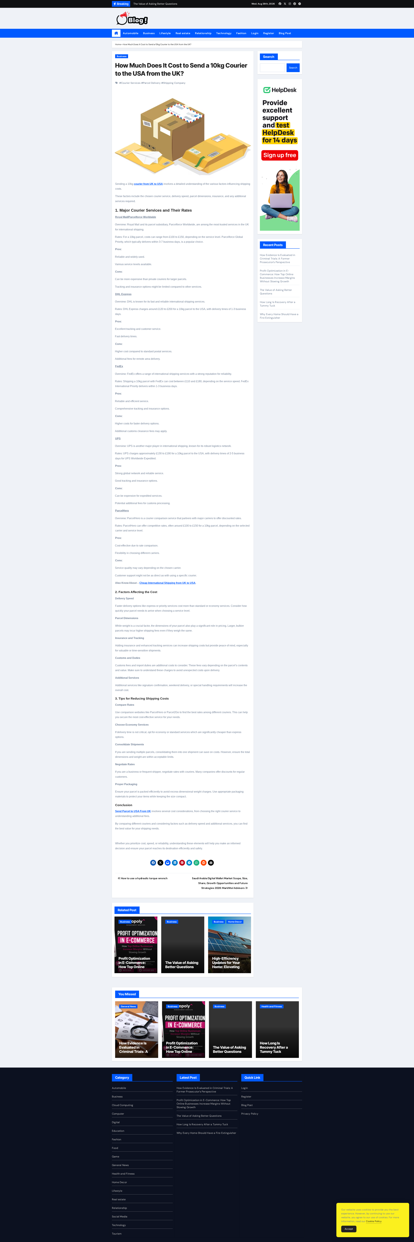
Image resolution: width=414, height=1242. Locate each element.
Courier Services (131, 83)
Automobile (130, 33)
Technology (223, 33)
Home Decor (235, 921)
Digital (116, 1122)
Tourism (116, 1233)
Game (115, 1156)
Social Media (119, 1216)
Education (118, 1131)
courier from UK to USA (148, 184)
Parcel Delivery (152, 83)
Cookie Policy (373, 1221)
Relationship (203, 33)
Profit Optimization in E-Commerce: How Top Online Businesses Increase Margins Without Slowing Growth (136, 969)
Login (255, 33)
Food (115, 1148)
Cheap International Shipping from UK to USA (167, 583)
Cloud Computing (122, 1105)
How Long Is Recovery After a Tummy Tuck (274, 1047)
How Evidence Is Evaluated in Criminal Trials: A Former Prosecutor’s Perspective (277, 258)
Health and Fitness (271, 1006)
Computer (118, 1113)
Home (118, 44)
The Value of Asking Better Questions (181, 965)
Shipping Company (174, 83)
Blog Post (285, 33)
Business (149, 33)
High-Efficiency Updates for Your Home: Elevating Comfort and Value (227, 964)
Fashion (241, 33)
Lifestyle (165, 33)
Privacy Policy (249, 1113)
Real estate (183, 33)
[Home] (116, 33)
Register (268, 33)
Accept (349, 1229)
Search (269, 57)
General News (128, 1006)
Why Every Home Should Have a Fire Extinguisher (279, 316)
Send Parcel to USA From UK (133, 811)
